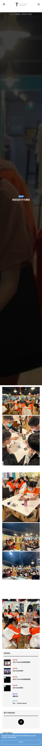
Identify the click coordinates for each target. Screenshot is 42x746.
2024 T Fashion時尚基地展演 (21, 679)
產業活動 (15, 660)
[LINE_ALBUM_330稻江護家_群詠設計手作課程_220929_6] (21, 497)
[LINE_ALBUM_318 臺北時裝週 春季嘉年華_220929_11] (21, 583)
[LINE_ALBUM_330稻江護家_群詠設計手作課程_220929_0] (21, 589)
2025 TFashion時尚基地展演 (21, 662)
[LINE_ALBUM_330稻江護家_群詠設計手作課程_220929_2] (21, 624)
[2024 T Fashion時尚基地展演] (7, 680)
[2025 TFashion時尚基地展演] (7, 662)
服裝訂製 (15, 701)
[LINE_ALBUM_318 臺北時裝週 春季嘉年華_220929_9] (21, 565)
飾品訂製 (15, 694)
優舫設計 (15, 696)
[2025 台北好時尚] (7, 688)
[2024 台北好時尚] (7, 671)
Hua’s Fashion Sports (20, 703)
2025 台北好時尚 (18, 688)
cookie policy (11, 737)
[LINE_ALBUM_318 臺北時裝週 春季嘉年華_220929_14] (21, 401)
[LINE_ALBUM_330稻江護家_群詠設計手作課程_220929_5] (21, 441)
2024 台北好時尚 (18, 671)
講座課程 (21, 196)
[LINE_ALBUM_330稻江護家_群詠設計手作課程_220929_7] (21, 537)
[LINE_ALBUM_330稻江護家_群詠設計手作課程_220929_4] (21, 469)
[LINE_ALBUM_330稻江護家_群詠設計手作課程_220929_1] (21, 595)
